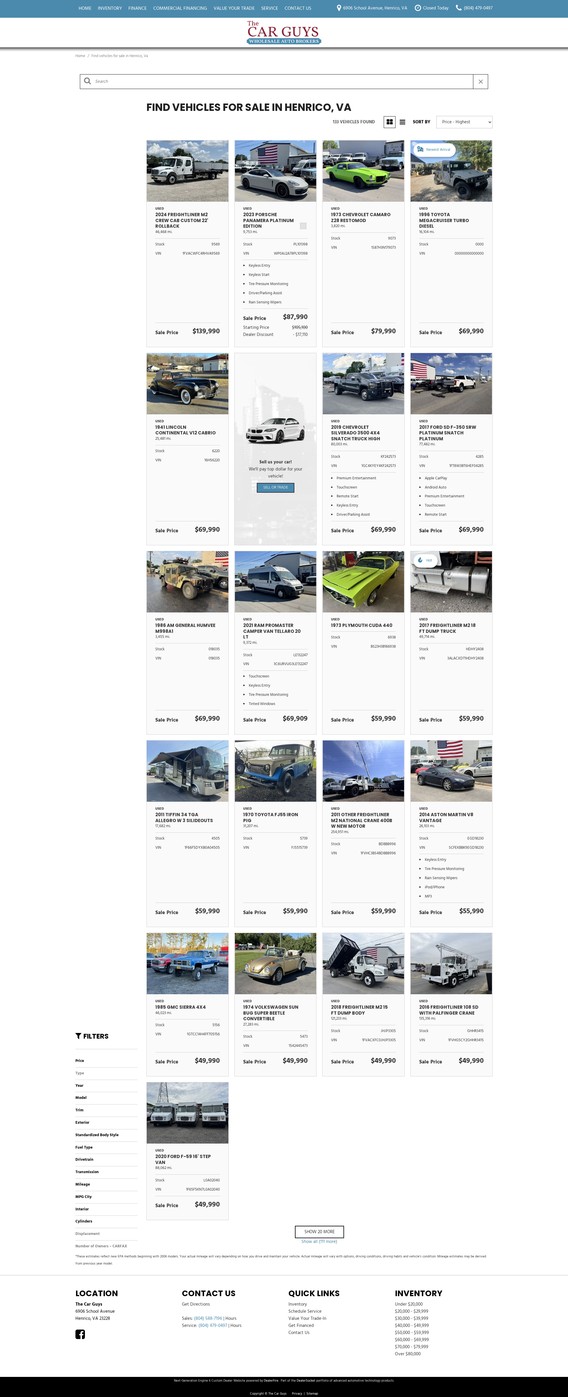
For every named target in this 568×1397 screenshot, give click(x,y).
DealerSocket (306, 1380)
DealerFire (271, 1380)
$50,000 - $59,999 (412, 1332)
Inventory (110, 8)
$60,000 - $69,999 (412, 1339)
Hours (230, 1318)
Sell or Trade (275, 487)
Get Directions (196, 1304)
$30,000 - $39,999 (411, 1318)
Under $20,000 (409, 1304)
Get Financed (301, 1325)
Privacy (297, 1393)
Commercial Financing (180, 8)
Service (269, 8)
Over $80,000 (408, 1354)
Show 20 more (319, 1232)
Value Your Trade (234, 8)
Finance (137, 8)
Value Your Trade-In (307, 1318)
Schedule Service (305, 1311)
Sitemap (312, 1393)
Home (85, 8)
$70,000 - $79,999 (411, 1347)
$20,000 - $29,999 (411, 1311)
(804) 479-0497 (213, 1325)
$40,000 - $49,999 (412, 1325)
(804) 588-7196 (208, 1318)
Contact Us (298, 8)
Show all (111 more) (319, 1241)
